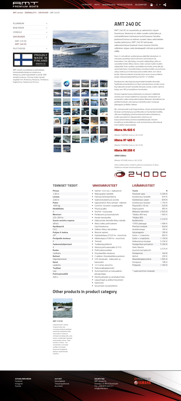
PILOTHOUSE (19, 48)
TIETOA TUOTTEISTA (124, 4)
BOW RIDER (18, 27)
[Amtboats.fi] (25, 4)
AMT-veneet (18, 12)
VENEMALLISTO (108, 4)
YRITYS (97, 4)
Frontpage (87, 4)
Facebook (18, 381)
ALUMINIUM (18, 23)
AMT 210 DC (21, 41)
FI (157, 4)
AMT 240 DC (21, 44)
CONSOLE (17, 32)
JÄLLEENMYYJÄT (141, 4)
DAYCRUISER (43, 12)
